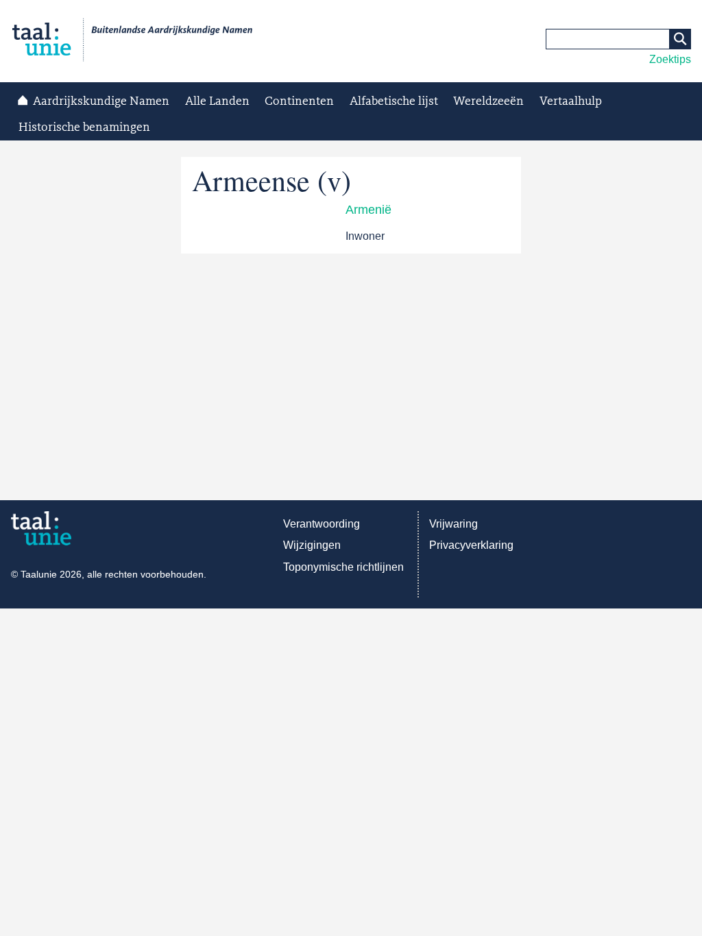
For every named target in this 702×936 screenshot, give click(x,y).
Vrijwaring (453, 524)
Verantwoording (321, 524)
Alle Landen (217, 101)
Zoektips (670, 59)
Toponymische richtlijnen (343, 567)
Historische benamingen (84, 127)
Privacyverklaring (471, 545)
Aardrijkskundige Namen (101, 101)
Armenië (368, 210)
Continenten (299, 101)
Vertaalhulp (571, 101)
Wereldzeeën (488, 101)
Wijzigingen (312, 545)
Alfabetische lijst (394, 101)
